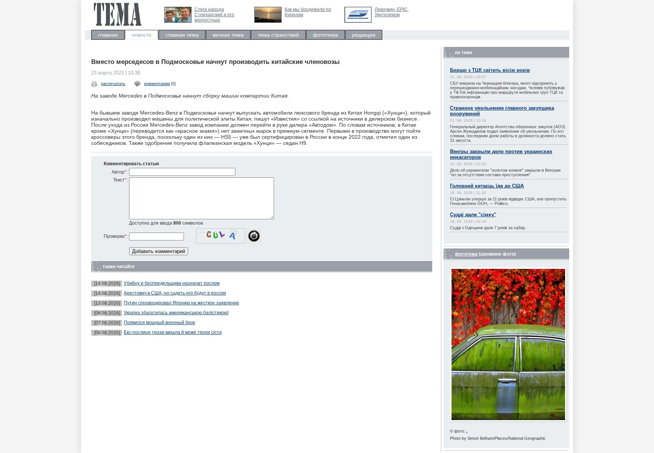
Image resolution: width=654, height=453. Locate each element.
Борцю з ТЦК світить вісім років (490, 70)
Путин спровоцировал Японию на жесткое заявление (181, 303)
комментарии (157, 83)
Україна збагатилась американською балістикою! (176, 312)
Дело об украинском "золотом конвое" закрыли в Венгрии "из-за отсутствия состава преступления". (505, 172)
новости (141, 35)
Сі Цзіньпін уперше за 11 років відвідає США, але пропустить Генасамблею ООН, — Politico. (508, 201)
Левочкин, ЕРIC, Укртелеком (392, 12)
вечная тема (228, 35)
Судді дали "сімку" (473, 214)
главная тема (182, 35)
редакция (363, 35)
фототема (325, 35)
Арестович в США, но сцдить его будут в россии (175, 293)
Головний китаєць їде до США (487, 186)
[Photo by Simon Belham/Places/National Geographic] (508, 420)
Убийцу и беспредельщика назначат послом (172, 283)
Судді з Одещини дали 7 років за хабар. (488, 227)
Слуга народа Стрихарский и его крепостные (214, 15)
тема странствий (278, 35)
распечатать (113, 83)
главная (108, 35)
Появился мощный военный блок (159, 322)
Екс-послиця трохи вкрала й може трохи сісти (173, 332)
